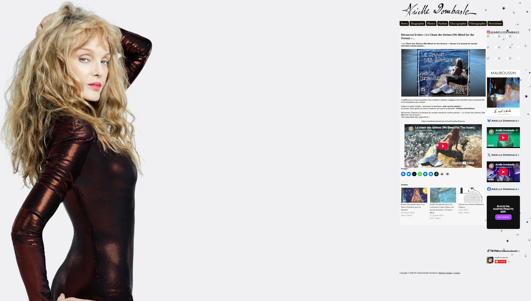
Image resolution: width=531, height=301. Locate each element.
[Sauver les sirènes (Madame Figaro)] (472, 195)
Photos (431, 23)
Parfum (442, 23)
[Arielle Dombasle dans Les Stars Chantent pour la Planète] (414, 195)
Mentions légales (445, 273)
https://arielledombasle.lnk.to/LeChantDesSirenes (443, 121)
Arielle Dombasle (438, 10)
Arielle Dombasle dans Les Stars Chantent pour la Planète (412, 207)
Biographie (417, 23)
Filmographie (477, 23)
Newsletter (495, 23)
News (404, 23)
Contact (457, 273)
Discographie (458, 23)
